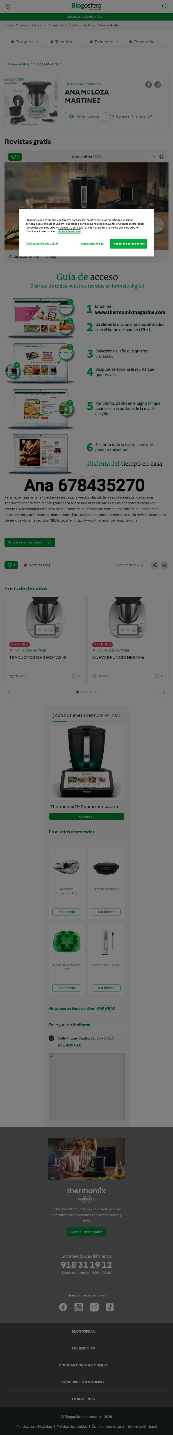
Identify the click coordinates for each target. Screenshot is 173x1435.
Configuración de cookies (42, 243)
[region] (86, 232)
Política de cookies (69, 231)
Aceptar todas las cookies (129, 243)
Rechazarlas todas (91, 243)
